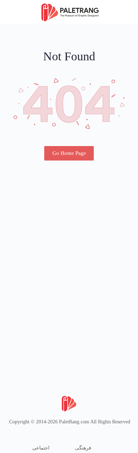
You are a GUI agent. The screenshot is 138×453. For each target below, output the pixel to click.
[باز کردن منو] (126, 12)
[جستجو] (13, 12)
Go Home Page (69, 153)
